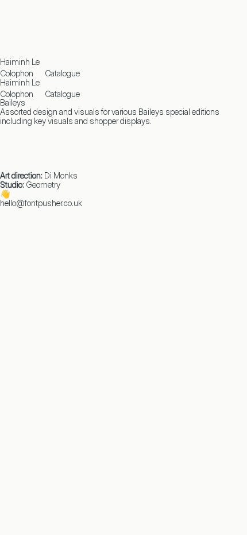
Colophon (16, 73)
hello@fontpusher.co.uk (41, 203)
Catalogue (62, 73)
